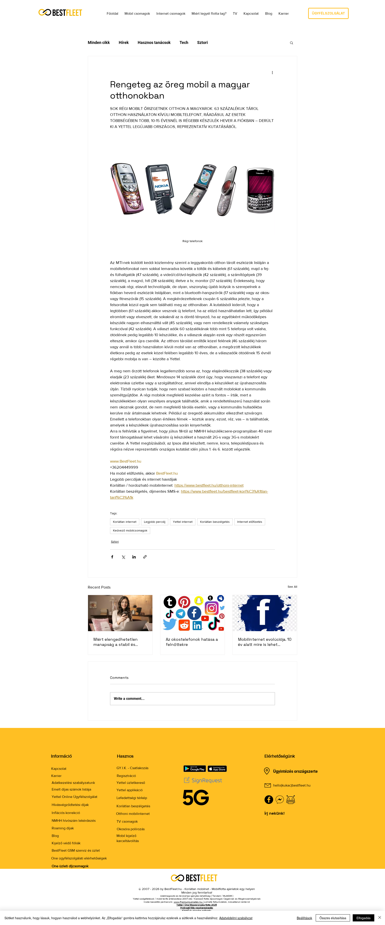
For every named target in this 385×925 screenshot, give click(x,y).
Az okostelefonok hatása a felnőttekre (192, 642)
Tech (184, 42)
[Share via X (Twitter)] (123, 557)
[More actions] (272, 72)
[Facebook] (268, 799)
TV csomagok (127, 821)
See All (292, 586)
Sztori (202, 42)
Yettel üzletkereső (131, 783)
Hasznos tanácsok (154, 42)
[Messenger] (279, 799)
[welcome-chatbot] (290, 799)
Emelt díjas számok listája (71, 789)
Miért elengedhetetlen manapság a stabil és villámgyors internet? (115, 642)
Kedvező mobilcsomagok (130, 530)
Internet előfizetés (249, 521)
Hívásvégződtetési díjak (70, 805)
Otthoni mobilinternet (133, 814)
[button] (134, 13)
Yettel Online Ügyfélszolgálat (74, 797)
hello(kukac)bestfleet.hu (292, 785)
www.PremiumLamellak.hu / (189, 901)
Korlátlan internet (124, 521)
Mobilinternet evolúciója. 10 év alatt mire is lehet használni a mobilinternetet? (264, 642)
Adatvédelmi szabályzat (235, 918)
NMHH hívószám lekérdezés (74, 820)
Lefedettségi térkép (132, 798)
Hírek (124, 42)
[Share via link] (145, 557)
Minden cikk (99, 42)
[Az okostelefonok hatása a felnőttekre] (192, 613)
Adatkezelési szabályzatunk (73, 783)
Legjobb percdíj (154, 521)
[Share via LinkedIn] (134, 557)
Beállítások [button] (304, 918)
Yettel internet (182, 521)
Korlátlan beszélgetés (215, 521)
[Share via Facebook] (112, 557)
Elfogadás (363, 918)
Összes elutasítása (332, 918)
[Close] (379, 917)
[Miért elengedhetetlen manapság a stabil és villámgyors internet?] (120, 613)
